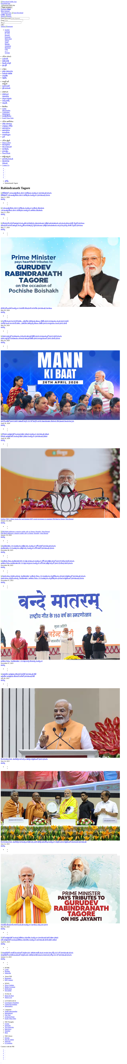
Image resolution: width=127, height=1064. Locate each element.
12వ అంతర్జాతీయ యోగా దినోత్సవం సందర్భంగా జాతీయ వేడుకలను (22, 210)
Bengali (7, 35)
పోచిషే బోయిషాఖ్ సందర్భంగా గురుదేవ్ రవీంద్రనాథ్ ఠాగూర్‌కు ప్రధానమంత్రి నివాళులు (26, 308)
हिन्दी (7, 33)
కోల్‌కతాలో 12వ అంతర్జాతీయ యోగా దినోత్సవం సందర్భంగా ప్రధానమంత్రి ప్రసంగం (25, 195)
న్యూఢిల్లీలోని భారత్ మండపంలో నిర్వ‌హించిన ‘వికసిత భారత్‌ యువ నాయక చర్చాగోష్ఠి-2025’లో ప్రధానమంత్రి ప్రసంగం (36, 955)
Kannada (7, 37)
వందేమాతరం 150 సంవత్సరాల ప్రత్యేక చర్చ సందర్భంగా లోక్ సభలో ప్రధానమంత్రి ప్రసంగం (27, 548)
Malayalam (8, 39)
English (7, 30)
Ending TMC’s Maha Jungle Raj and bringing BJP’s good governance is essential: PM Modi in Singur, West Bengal (37, 519)
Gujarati (7, 31)
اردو (6, 51)
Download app (5, 3)
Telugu (7, 40)
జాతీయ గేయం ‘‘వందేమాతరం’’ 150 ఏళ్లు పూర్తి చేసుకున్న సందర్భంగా (22, 661)
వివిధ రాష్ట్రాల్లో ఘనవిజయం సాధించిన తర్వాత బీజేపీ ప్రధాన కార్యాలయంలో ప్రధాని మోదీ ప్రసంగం (30, 338)
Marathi (7, 44)
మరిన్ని (3, 199)
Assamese (8, 46)
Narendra (6, 9)
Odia (6, 49)
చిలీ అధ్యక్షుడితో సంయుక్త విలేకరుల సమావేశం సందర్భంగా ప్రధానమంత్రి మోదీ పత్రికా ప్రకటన (29, 940)
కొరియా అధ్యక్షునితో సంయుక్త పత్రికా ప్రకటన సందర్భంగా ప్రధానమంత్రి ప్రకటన (24, 436)
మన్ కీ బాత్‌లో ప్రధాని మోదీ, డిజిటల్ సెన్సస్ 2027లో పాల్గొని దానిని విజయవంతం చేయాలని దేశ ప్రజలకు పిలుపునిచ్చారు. (37, 421)
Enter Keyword (6, 18)
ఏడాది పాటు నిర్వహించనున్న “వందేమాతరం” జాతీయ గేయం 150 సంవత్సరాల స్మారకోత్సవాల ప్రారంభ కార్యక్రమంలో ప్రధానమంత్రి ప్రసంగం (42, 578)
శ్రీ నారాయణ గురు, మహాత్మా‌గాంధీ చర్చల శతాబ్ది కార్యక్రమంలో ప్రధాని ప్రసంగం (24, 759)
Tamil (6, 42)
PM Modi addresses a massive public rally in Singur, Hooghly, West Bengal (24, 533)
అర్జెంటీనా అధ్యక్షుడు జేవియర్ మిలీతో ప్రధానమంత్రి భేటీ (18, 676)
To (2, 22)
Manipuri (8, 48)
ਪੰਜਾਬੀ (7, 53)
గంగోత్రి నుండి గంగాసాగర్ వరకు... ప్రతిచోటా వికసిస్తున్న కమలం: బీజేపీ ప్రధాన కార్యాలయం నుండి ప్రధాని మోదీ (34, 323)
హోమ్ (7, 181)
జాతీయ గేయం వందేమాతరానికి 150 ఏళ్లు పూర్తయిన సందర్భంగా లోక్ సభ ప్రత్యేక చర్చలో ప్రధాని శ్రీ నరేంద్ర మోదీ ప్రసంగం (37, 563)
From (3, 20)
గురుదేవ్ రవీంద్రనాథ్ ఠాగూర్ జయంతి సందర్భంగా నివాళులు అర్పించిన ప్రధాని (24, 924)
